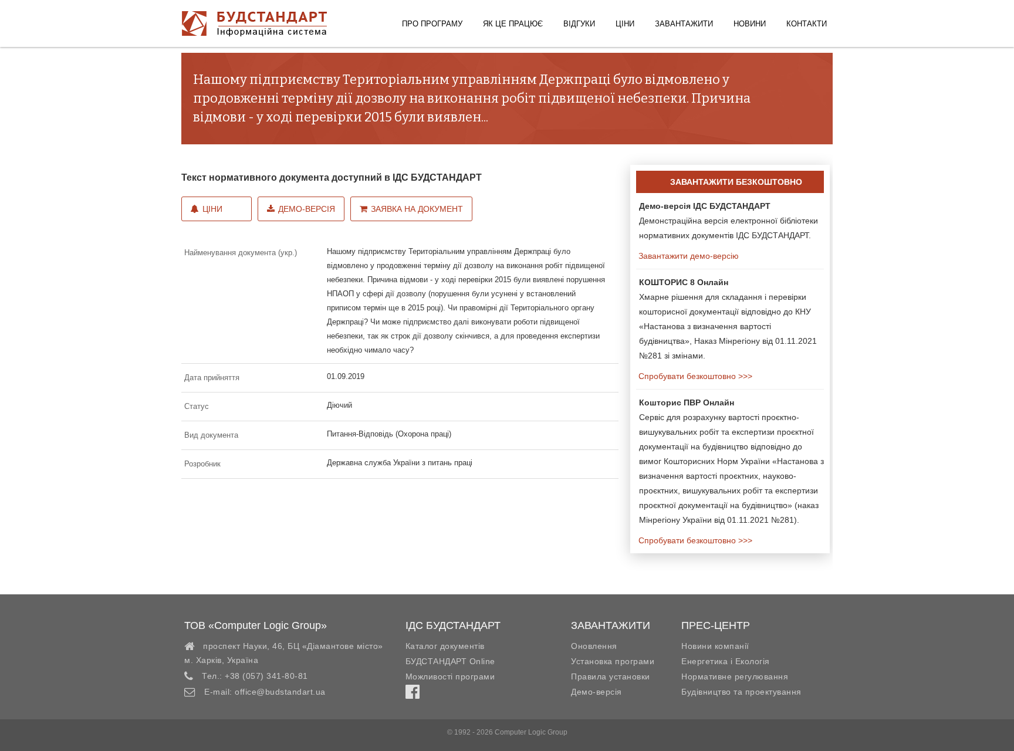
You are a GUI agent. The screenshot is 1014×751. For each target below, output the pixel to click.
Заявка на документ (417, 209)
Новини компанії (715, 646)
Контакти (806, 23)
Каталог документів (445, 646)
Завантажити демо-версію (687, 256)
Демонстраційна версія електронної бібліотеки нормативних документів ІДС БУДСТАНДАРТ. (728, 220)
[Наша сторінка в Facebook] (412, 694)
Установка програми (612, 661)
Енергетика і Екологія (725, 661)
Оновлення (594, 646)
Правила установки (610, 676)
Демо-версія (306, 209)
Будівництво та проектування (741, 691)
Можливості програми (450, 676)
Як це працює (513, 23)
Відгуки (579, 23)
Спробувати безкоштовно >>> (694, 376)
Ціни (625, 23)
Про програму (432, 23)
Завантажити (684, 23)
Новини (750, 23)
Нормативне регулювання (734, 676)
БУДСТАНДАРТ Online (450, 661)
